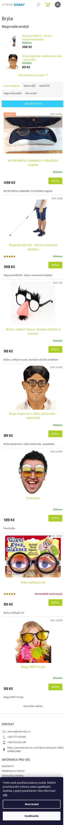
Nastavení (31, 804)
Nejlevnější (30, 86)
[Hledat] (38, 4)
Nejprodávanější (12, 93)
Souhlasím (32, 816)
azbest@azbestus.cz (19, 731)
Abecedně (31, 93)
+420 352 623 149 (16, 742)
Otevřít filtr (33, 103)
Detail (55, 180)
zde (5, 795)
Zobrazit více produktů (31, 75)
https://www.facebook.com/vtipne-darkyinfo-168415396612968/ (35, 749)
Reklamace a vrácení (13, 771)
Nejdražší (44, 86)
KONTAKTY (8, 766)
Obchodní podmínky (13, 776)
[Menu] (57, 4)
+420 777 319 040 (16, 737)
